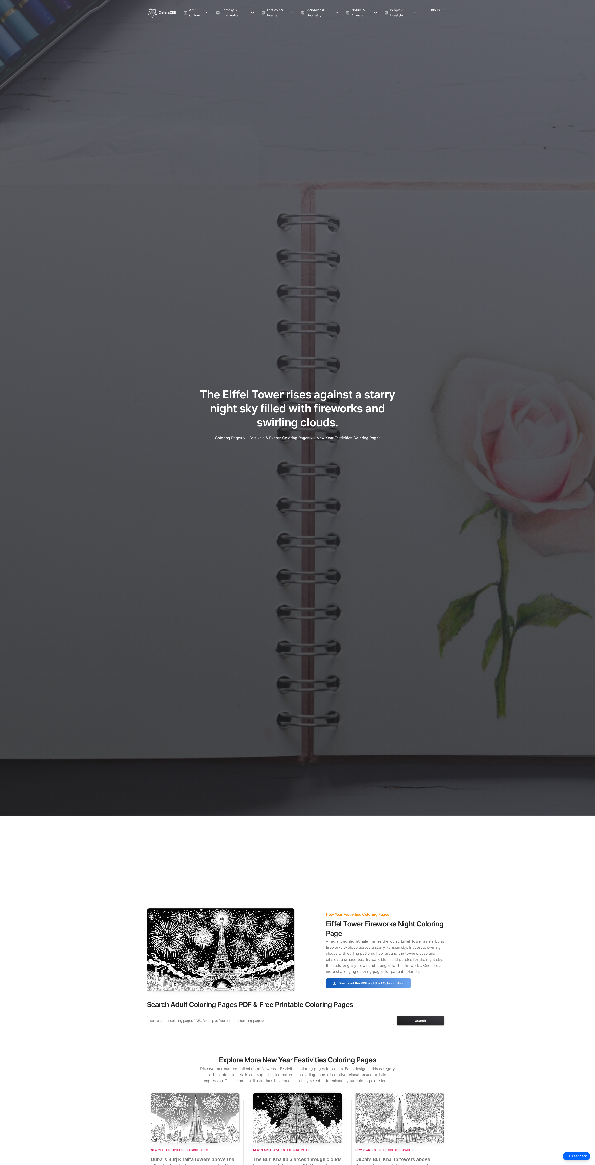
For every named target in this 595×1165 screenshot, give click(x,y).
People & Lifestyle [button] (393, 12)
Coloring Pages (228, 437)
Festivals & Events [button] (272, 12)
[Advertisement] (297, 850)
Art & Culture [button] (192, 12)
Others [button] (432, 10)
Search (420, 1021)
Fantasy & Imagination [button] (227, 12)
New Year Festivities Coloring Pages (348, 437)
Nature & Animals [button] (355, 12)
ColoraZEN (167, 12)
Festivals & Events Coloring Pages (279, 437)
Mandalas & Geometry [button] (312, 12)
